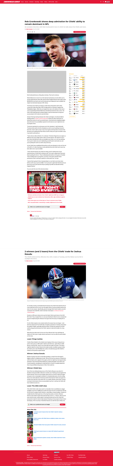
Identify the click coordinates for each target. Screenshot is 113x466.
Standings (37, 1)
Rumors (26, 1)
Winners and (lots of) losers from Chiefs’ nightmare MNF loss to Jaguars (46, 195)
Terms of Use (57, 457)
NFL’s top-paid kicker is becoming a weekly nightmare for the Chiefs (45, 202)
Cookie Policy (70, 457)
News (22, 1)
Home (28, 211)
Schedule (31, 1)
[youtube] (105, 1)
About (28, 455)
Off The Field (51, 1)
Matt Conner (29, 29)
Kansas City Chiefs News (36, 211)
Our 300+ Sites (70, 455)
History (45, 1)
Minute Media (20, 462)
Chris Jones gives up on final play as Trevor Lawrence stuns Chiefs (44, 200)
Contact (56, 455)
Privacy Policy (46, 457)
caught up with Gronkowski (41, 118)
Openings (45, 455)
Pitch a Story (30, 457)
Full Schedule (72, 116)
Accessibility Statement (32, 459)
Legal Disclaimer (82, 457)
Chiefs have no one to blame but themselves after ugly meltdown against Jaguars (46, 197)
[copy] (34, 32)
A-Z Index (45, 459)
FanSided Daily (81, 455)
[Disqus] (58, 229)
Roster (41, 1)
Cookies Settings (58, 459)
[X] (103, 1)
